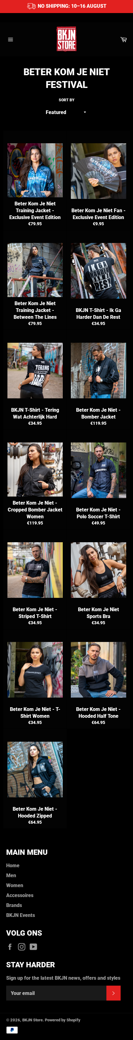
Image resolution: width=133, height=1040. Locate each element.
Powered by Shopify (62, 1020)
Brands (14, 905)
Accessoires (19, 895)
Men (11, 875)
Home (12, 865)
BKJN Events (20, 915)
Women (14, 885)
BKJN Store (32, 1020)
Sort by (67, 100)
